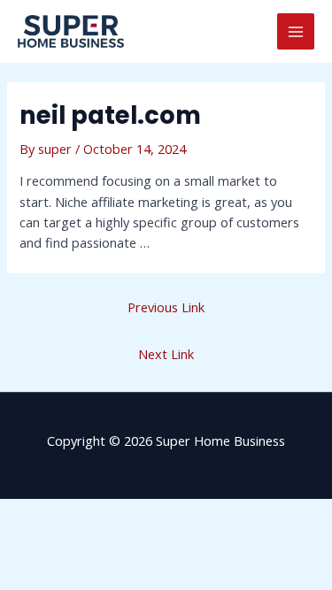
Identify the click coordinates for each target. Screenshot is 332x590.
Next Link (166, 354)
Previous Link (166, 307)
